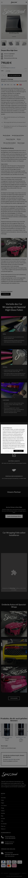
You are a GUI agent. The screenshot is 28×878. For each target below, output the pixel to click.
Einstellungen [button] (7, 450)
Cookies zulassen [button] (18, 450)
